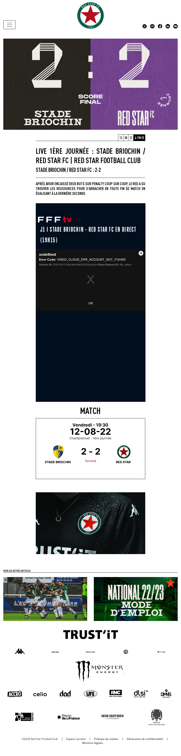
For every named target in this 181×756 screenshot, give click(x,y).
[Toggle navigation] (9, 24)
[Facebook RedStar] (160, 26)
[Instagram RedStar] (152, 26)
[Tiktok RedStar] (144, 26)
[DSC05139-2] (90, 523)
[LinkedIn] (168, 26)
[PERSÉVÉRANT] (45, 598)
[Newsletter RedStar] (175, 26)
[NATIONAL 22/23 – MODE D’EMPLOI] (136, 598)
